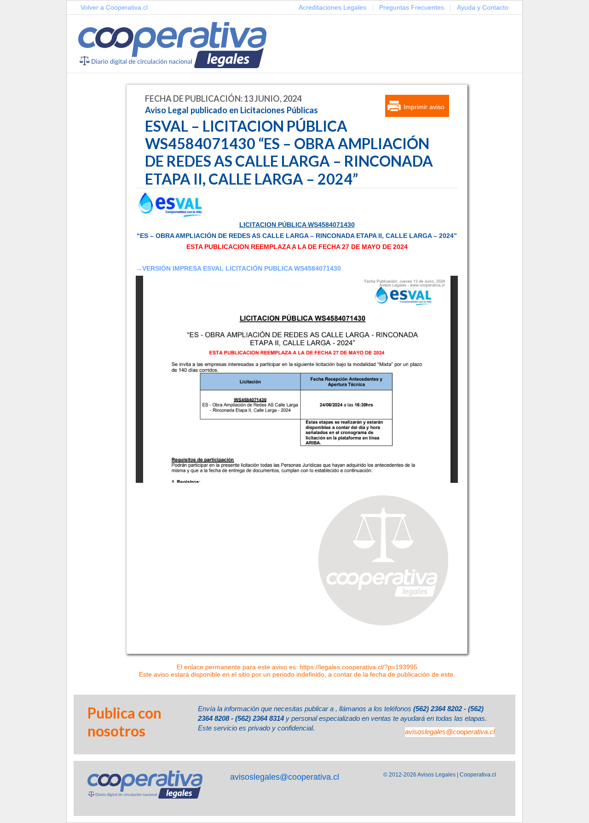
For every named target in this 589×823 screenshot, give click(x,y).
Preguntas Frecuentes (411, 7)
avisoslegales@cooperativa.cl (450, 732)
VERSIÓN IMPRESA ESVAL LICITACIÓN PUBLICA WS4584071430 (241, 268)
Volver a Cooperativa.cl (114, 7)
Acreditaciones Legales (332, 7)
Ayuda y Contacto (482, 7)
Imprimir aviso (424, 106)
